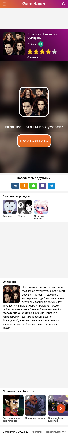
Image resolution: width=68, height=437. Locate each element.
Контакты (37, 431)
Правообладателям (55, 431)
